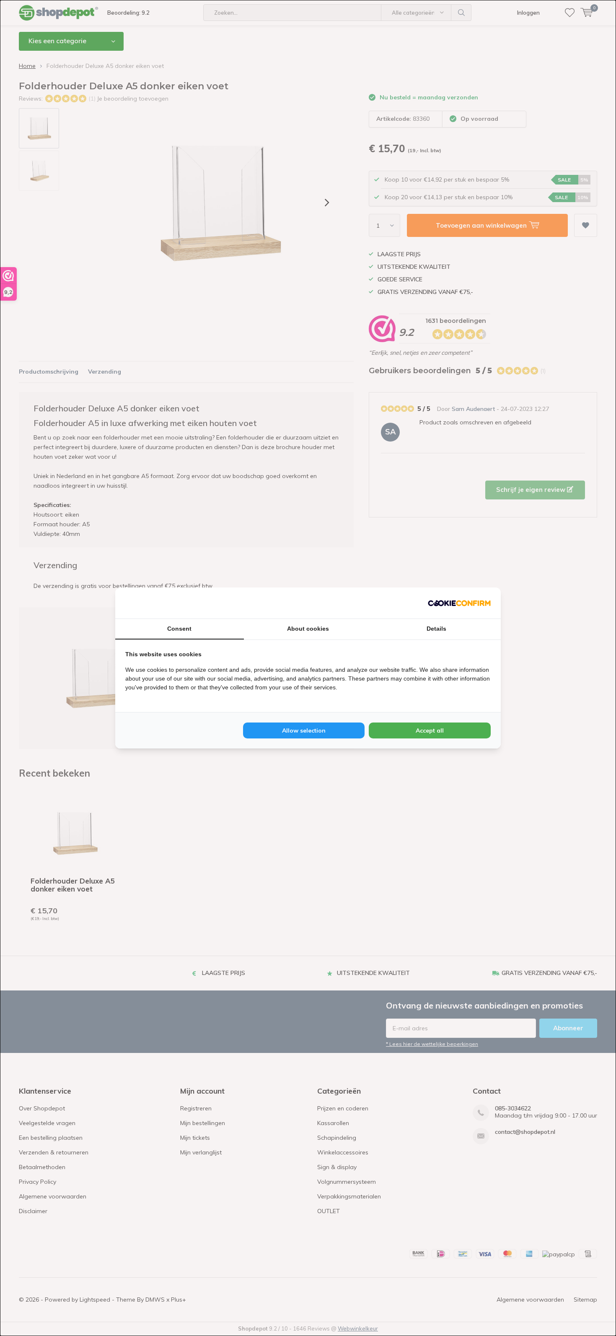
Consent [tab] (179, 628)
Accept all (430, 730)
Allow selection (304, 730)
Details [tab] (436, 628)
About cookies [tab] (308, 628)
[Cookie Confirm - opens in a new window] (459, 603)
